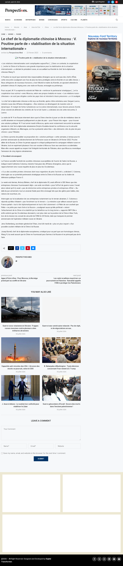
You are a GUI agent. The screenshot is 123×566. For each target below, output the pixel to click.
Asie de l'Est (36, 27)
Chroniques (53, 20)
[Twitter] (112, 2)
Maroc (8, 20)
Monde (41, 20)
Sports (64, 20)
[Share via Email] (33, 248)
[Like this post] (11, 248)
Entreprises (30, 20)
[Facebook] (108, 2)
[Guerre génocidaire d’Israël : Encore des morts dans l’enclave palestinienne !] (61, 388)
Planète (84, 20)
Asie (25, 27)
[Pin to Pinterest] (28, 248)
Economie (18, 20)
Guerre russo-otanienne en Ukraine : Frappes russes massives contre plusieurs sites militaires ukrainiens (20, 328)
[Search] (117, 20)
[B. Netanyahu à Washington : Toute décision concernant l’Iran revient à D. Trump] (61, 350)
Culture (74, 20)
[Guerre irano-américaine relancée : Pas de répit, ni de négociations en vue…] (61, 310)
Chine (47, 27)
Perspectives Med (16, 53)
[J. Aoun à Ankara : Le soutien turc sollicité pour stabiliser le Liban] (20, 388)
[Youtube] (116, 2)
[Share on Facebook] (17, 248)
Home (7, 27)
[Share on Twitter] (22, 248)
